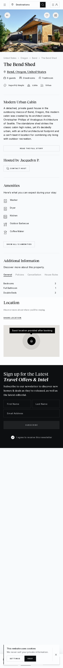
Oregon (24, 58)
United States (10, 58)
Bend (34, 58)
